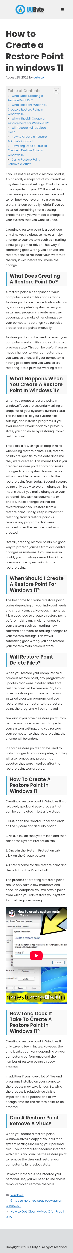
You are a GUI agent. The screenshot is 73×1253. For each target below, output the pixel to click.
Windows (17, 1195)
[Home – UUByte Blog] (30, 9)
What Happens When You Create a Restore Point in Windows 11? (27, 109)
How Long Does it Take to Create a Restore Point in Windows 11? (27, 150)
